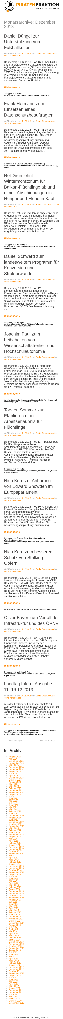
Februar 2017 (15, 862)
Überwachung (39, 164)
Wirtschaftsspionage (13, 540)
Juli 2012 (13, 977)
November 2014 (16, 919)
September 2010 (16, 1003)
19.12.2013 (26, 53)
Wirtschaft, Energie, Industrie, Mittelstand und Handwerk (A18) (28, 325)
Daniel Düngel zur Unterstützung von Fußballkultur (22, 42)
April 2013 (13, 958)
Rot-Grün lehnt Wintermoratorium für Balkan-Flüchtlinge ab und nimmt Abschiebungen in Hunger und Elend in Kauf (29, 187)
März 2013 (14, 961)
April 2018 (13, 841)
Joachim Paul (26, 402)
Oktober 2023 (15, 780)
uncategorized (10, 248)
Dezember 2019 (16, 822)
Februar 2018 (15, 843)
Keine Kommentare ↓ (13, 56)
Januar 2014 (14, 940)
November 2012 (16, 969)
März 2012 (14, 986)
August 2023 (15, 782)
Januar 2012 (14, 988)
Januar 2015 (14, 914)
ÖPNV (27, 672)
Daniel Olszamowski (45, 53)
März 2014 (14, 935)
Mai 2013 (13, 956)
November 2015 (16, 893)
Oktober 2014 (15, 921)
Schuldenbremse (49, 731)
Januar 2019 (14, 832)
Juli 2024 (13, 773)
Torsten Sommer (11, 472)
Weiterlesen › (12, 87)
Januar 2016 (14, 889)
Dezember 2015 (16, 891)
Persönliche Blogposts (45, 246)
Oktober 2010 (15, 1001)
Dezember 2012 (16, 967)
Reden (36, 95)
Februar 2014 (15, 937)
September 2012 (16, 973)
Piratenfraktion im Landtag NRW (32, 1018)
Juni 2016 (13, 879)
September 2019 (16, 826)
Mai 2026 (13, 759)
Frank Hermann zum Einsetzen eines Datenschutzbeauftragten (28, 109)
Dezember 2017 (16, 847)
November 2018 (16, 834)
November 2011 (16, 992)
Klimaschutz (35, 731)
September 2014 (16, 923)
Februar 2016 (15, 887)
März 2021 (14, 809)
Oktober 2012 (15, 971)
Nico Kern (49, 542)
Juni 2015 (13, 904)
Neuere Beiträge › (48, 740)
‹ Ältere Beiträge (14, 740)
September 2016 (16, 872)
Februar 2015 (15, 912)
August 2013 (15, 950)
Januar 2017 (14, 864)
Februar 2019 (15, 830)
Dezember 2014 (16, 916)
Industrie (20, 322)
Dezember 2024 (16, 767)
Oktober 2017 (15, 851)
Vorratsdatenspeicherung (27, 732)
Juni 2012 (13, 980)
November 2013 (16, 944)
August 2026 (15, 757)
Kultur (19, 94)
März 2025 (14, 765)
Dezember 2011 (16, 990)
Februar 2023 (15, 788)
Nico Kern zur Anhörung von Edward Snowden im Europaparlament (28, 486)
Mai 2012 (13, 982)
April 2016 (13, 883)
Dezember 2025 (16, 761)
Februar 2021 (15, 811)
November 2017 (16, 849)
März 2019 (14, 828)
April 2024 (13, 775)
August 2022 (15, 794)
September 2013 (16, 948)
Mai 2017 (13, 855)
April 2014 (13, 933)
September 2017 (16, 853)
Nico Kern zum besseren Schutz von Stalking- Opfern (28, 557)
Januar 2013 (14, 965)
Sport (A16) (45, 95)
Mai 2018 (13, 839)
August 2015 (15, 900)
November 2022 (16, 790)
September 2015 (16, 897)
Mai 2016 (13, 881)
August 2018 (15, 836)
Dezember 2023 (16, 778)
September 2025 (16, 763)
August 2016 (15, 874)
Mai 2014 (13, 931)
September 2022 (16, 792)
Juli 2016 (13, 876)
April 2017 (13, 858)
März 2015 (14, 910)
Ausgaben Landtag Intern (32, 734)
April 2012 (13, 984)
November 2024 (16, 769)
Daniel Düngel (27, 95)
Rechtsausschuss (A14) (40, 609)
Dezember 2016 (16, 866)
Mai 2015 (13, 906)
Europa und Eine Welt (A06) (32, 542)
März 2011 (14, 996)
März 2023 (14, 786)
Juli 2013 (13, 952)
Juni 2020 (13, 820)
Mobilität (20, 672)
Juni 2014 (13, 929)
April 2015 (13, 908)
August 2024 (15, 771)
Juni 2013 (13, 954)
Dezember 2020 (16, 815)
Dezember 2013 (16, 942)
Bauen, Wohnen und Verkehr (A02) (35, 674)
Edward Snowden (24, 164)
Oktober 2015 (15, 895)
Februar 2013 (15, 963)
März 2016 (14, 885)
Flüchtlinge (21, 245)
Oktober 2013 (15, 946)
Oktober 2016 (15, 870)
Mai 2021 (13, 807)
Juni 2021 (13, 805)
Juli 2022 (13, 796)
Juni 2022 (13, 799)
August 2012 (15, 975)
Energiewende (23, 731)
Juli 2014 (13, 927)
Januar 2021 (14, 813)
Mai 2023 (13, 784)
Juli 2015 (13, 902)
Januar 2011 (14, 998)
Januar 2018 (14, 845)
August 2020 (15, 818)
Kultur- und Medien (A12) (46, 166)
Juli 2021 (13, 803)
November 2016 (16, 868)
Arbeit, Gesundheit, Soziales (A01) (35, 471)
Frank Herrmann (28, 166)
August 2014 (15, 925)
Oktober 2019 (15, 824)
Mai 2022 (13, 801)
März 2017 (14, 860)
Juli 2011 (13, 994)
